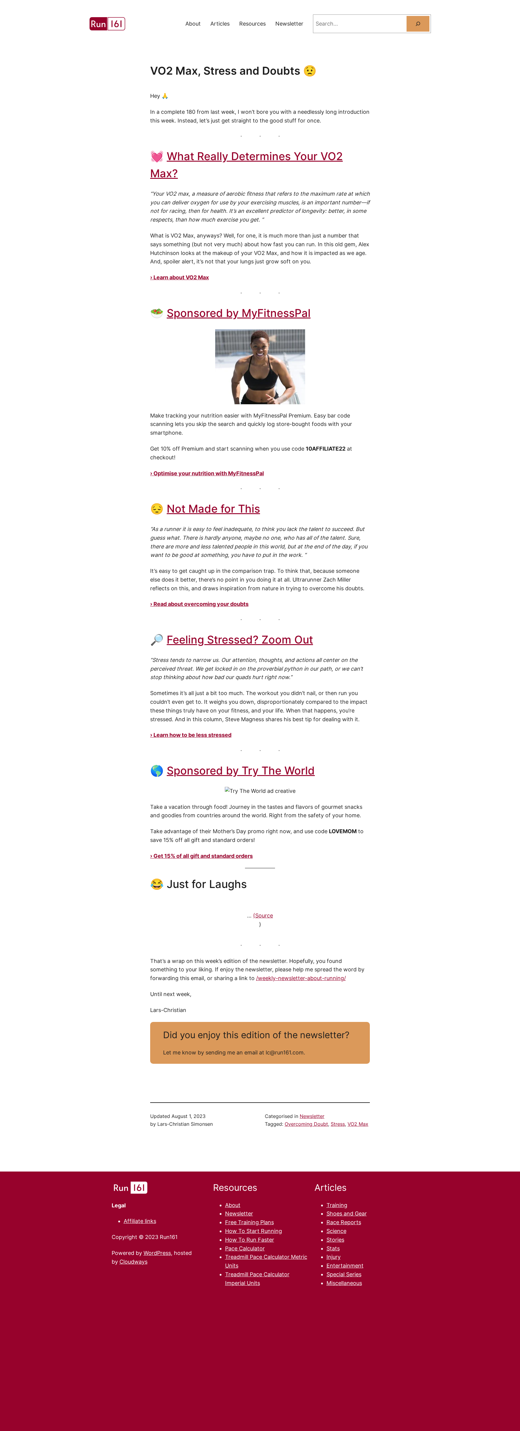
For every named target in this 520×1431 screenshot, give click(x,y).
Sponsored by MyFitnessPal (239, 313)
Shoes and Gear (347, 1213)
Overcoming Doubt (306, 1124)
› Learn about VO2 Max (179, 277)
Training (337, 1205)
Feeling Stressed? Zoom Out (240, 639)
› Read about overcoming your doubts (199, 604)
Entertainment (345, 1265)
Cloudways (133, 1262)
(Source (263, 915)
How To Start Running (253, 1231)
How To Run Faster (249, 1240)
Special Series (344, 1274)
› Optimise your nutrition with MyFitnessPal (207, 473)
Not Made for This (213, 508)
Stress (338, 1124)
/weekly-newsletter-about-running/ (301, 978)
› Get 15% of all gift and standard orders (201, 856)
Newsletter (312, 1116)
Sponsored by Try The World (241, 770)
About (232, 1205)
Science (336, 1231)
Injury (334, 1257)
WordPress (157, 1253)
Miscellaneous (344, 1283)
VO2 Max (358, 1124)
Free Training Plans (249, 1222)
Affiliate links (140, 1221)
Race (334, 1222)
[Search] (418, 24)
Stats (333, 1248)
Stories (335, 1240)
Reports (351, 1222)
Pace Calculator (245, 1248)
